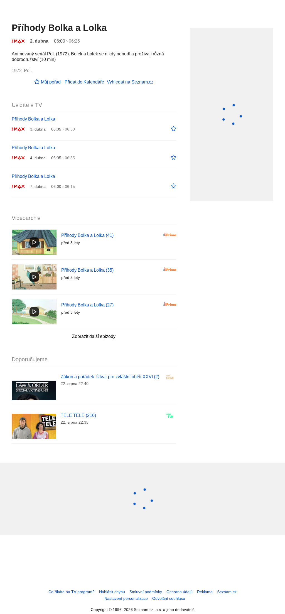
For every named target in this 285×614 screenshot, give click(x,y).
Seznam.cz (227, 592)
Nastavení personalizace (126, 598)
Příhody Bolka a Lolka (33, 119)
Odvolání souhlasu (168, 598)
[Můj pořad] (173, 129)
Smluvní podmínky (145, 592)
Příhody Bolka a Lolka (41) (87, 235)
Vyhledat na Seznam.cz (130, 82)
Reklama (205, 592)
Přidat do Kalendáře (84, 82)
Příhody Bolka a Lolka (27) (87, 305)
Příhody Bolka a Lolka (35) (87, 270)
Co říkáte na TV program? (71, 592)
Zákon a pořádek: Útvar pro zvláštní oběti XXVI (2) (110, 376)
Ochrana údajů (179, 592)
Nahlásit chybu (112, 592)
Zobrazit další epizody (94, 336)
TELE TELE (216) (78, 415)
